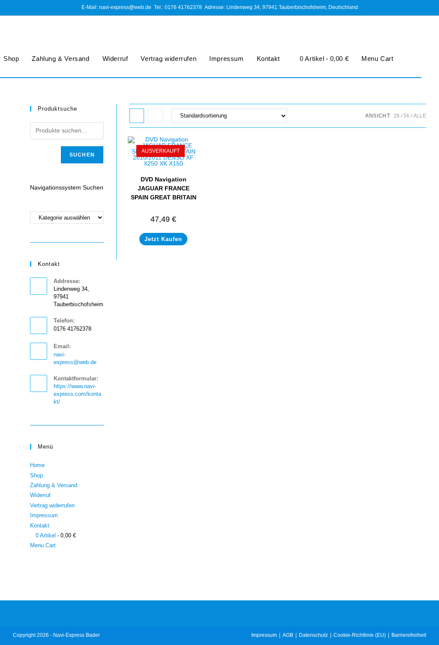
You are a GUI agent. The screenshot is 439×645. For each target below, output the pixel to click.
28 (397, 116)
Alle (419, 116)
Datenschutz (313, 635)
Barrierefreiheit (408, 635)
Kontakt (268, 58)
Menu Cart (377, 58)
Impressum (226, 58)
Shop (36, 475)
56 (406, 116)
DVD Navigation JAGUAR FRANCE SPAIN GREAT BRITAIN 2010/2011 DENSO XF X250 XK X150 (163, 197)
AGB (288, 635)
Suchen (82, 155)
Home (37, 465)
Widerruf (115, 58)
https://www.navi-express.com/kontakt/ (77, 394)
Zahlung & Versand (60, 58)
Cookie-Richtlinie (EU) (360, 635)
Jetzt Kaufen (163, 239)
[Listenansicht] (155, 116)
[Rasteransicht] (136, 116)
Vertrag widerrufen (168, 58)
